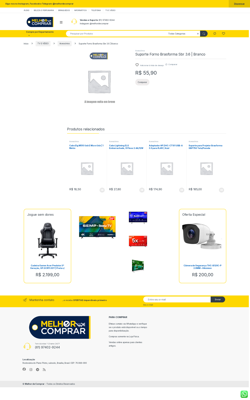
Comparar (172, 64)
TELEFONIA (96, 10)
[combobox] (116, 34)
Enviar (218, 299)
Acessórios (64, 43)
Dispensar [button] (239, 3)
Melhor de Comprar (35, 384)
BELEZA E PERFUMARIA (44, 10)
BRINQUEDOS (64, 10)
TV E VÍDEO (110, 10)
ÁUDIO (26, 10)
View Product (101, 190)
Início (26, 43)
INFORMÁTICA (80, 10)
